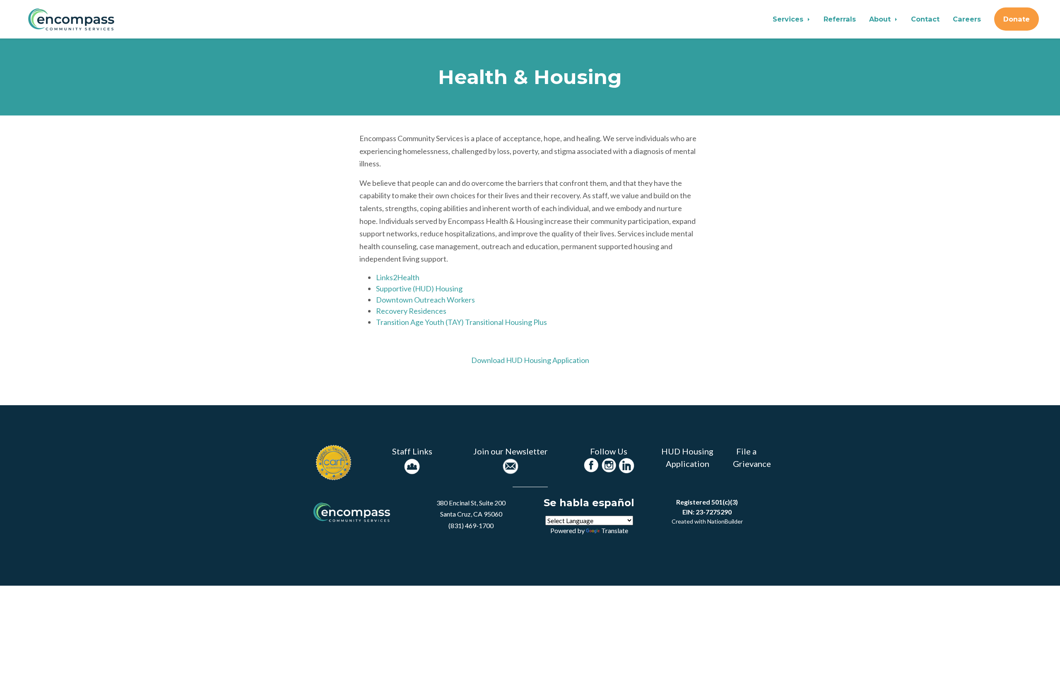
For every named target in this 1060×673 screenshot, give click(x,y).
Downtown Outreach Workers (425, 299)
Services (789, 19)
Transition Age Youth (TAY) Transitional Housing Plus (461, 322)
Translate (614, 530)
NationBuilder (725, 521)
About (881, 19)
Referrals (840, 19)
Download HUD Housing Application (530, 360)
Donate (1016, 19)
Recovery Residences (411, 310)
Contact (925, 19)
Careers (967, 19)
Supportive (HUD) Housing (419, 288)
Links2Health (397, 277)
